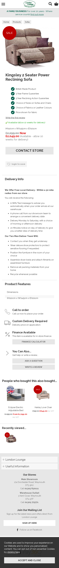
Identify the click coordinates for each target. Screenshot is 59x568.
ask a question (33, 361)
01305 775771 (31, 502)
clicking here (13, 552)
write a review (33, 367)
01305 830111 (32, 488)
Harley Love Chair (43, 407)
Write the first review (15, 117)
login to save (18, 164)
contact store (29, 151)
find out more (37, 14)
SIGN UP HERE (29, 523)
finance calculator (33, 342)
